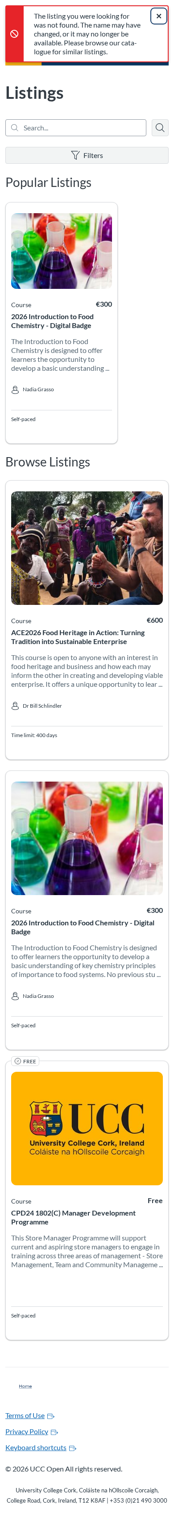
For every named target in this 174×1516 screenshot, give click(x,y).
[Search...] (75, 127)
